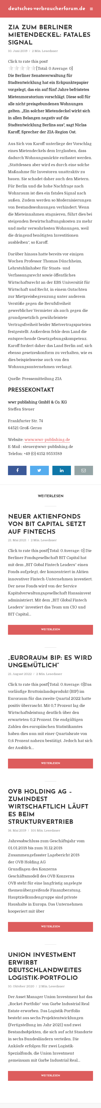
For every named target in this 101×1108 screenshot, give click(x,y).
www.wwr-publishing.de (47, 440)
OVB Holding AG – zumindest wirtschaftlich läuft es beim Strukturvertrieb (48, 807)
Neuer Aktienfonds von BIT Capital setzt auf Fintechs (47, 524)
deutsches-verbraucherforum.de (46, 8)
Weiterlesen (50, 629)
